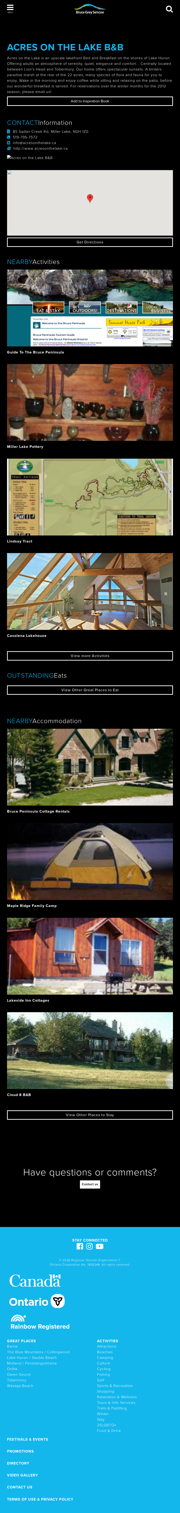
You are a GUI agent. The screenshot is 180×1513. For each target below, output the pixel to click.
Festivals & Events (27, 1439)
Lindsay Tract (19, 541)
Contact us (90, 1184)
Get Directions (90, 242)
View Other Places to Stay (90, 1115)
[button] (10, 9)
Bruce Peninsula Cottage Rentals (38, 811)
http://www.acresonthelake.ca (40, 148)
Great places (21, 1341)
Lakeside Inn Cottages (28, 1000)
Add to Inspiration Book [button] (90, 101)
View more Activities (90, 656)
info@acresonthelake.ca (34, 143)
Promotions (20, 1451)
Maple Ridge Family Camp (32, 905)
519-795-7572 (25, 137)
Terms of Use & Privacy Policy (40, 1499)
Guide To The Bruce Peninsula (35, 352)
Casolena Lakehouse (27, 635)
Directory (18, 1463)
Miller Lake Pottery (25, 446)
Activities (107, 1341)
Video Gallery (22, 1475)
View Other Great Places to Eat (90, 690)
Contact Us (20, 1487)
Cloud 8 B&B (19, 1095)
